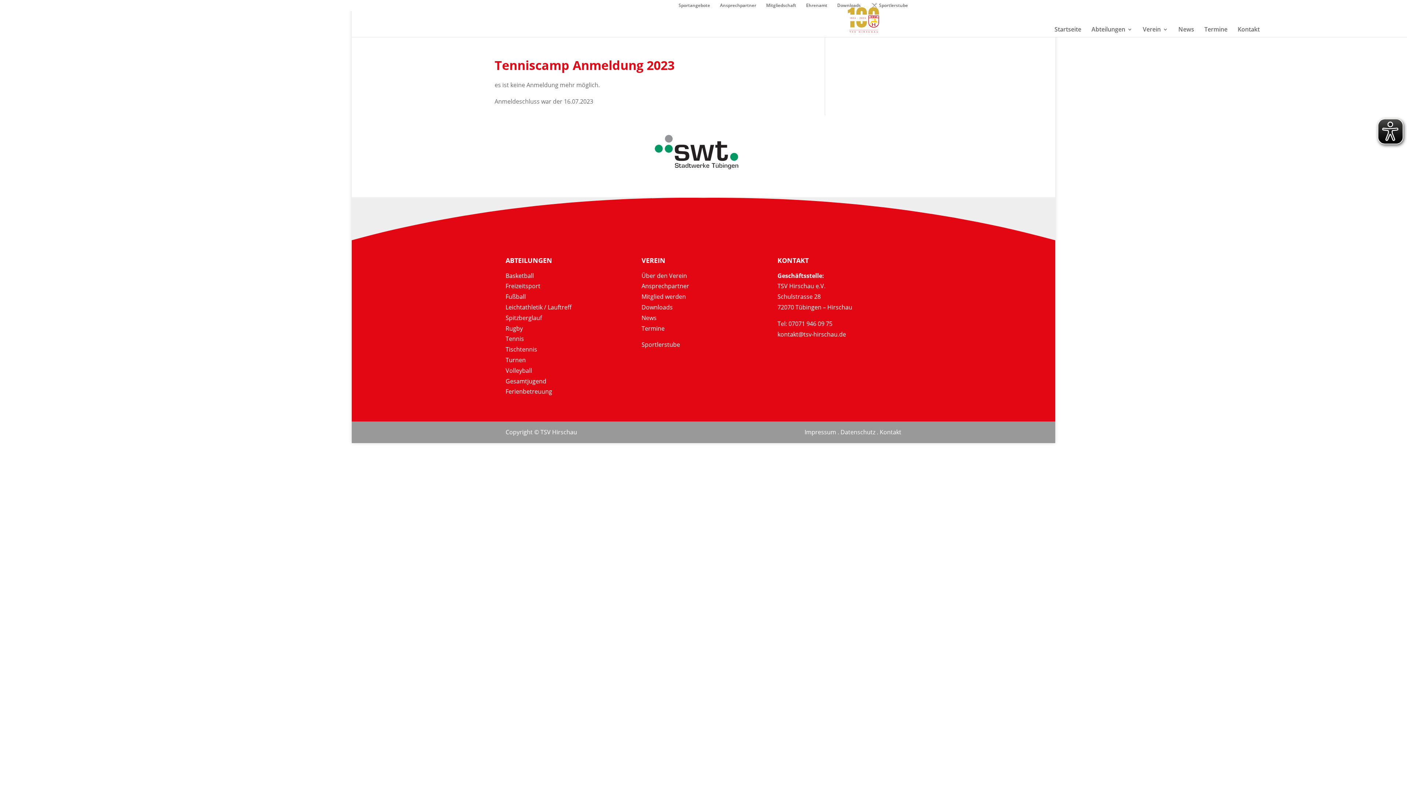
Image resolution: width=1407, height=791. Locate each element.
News (649, 318)
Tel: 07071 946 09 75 (805, 324)
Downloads (657, 307)
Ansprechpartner (738, 5)
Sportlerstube (893, 5)
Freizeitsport (523, 286)
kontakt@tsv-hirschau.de (812, 334)
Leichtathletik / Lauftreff (539, 307)
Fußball (516, 297)
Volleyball (519, 371)
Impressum (820, 432)
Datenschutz (858, 432)
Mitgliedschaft (781, 5)
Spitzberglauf (524, 318)
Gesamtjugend (526, 381)
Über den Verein (664, 276)
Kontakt (890, 432)
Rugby (514, 328)
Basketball (520, 276)
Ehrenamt (816, 5)
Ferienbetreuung (529, 391)
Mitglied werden (664, 297)
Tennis (515, 339)
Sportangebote (694, 5)
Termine (653, 328)
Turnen (516, 360)
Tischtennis (521, 349)
